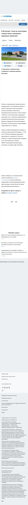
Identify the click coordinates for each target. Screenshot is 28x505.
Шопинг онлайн (5, 373)
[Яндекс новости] (20, 63)
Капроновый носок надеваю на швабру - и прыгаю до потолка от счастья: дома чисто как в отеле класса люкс (14, 253)
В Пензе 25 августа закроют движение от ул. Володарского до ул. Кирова (13, 236)
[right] (26, 20)
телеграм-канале (11, 193)
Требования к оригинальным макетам (9, 395)
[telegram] (16, 202)
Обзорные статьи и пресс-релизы (8, 376)
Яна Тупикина (13, 45)
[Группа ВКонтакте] (7, 63)
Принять (23, 24)
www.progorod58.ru (13, 417)
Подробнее (4, 482)
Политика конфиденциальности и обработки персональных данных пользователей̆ (14, 404)
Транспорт (18, 40)
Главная (3, 412)
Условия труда (4, 409)
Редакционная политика (6, 398)
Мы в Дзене (17, 20)
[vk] (12, 202)
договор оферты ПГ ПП (6, 472)
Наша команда (5, 407)
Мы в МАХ (11, 20)
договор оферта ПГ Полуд (7, 470)
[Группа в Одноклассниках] (5, 387)
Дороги (4, 40)
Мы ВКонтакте (4, 20)
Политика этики (5, 400)
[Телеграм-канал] (7, 66)
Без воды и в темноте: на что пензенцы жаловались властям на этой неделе (12, 244)
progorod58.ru (5, 442)
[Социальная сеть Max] (20, 66)
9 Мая (10, 40)
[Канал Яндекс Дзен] (9, 387)
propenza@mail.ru (5, 423)
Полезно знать (5, 379)
